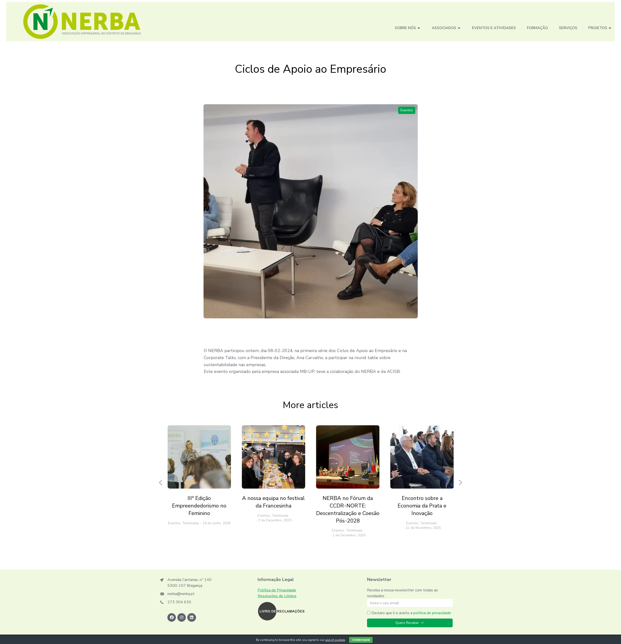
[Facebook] (171, 617)
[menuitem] (407, 28)
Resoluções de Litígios (277, 596)
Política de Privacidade (277, 590)
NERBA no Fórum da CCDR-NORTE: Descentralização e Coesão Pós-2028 (347, 509)
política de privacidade (432, 613)
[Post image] (199, 457)
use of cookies (335, 640)
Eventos (406, 110)
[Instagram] (181, 617)
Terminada (190, 523)
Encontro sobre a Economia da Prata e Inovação (422, 506)
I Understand (361, 640)
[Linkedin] (191, 617)
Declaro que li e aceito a (411, 613)
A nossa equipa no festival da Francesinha (273, 502)
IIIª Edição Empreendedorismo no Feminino (199, 506)
